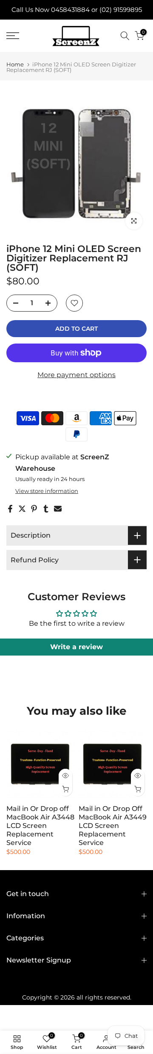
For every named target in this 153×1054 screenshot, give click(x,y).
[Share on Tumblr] (46, 509)
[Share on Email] (58, 509)
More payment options (76, 375)
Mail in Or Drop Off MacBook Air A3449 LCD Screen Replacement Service (113, 826)
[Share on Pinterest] (34, 509)
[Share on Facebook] (10, 509)
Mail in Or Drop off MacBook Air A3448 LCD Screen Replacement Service (40, 826)
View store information (46, 490)
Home (15, 64)
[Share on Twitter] (22, 509)
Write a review (76, 647)
